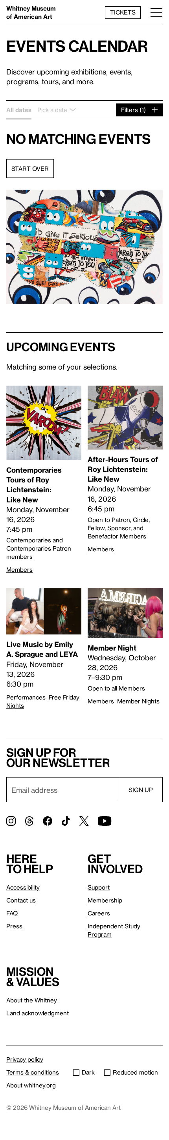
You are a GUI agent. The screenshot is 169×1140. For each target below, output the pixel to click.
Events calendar (77, 45)
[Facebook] (47, 821)
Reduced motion (135, 1072)
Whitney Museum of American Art (31, 12)
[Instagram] (11, 821)
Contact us (21, 900)
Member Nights (138, 701)
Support (99, 887)
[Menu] (156, 12)
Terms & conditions (32, 1072)
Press (14, 926)
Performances (26, 697)
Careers (99, 913)
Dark (88, 1072)
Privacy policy (24, 1059)
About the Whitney (31, 1000)
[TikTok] (66, 821)
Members (19, 569)
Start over (30, 168)
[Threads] (29, 821)
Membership (105, 900)
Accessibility (23, 887)
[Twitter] (84, 821)
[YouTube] (104, 821)
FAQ (12, 913)
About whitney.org (31, 1085)
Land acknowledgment (37, 1013)
